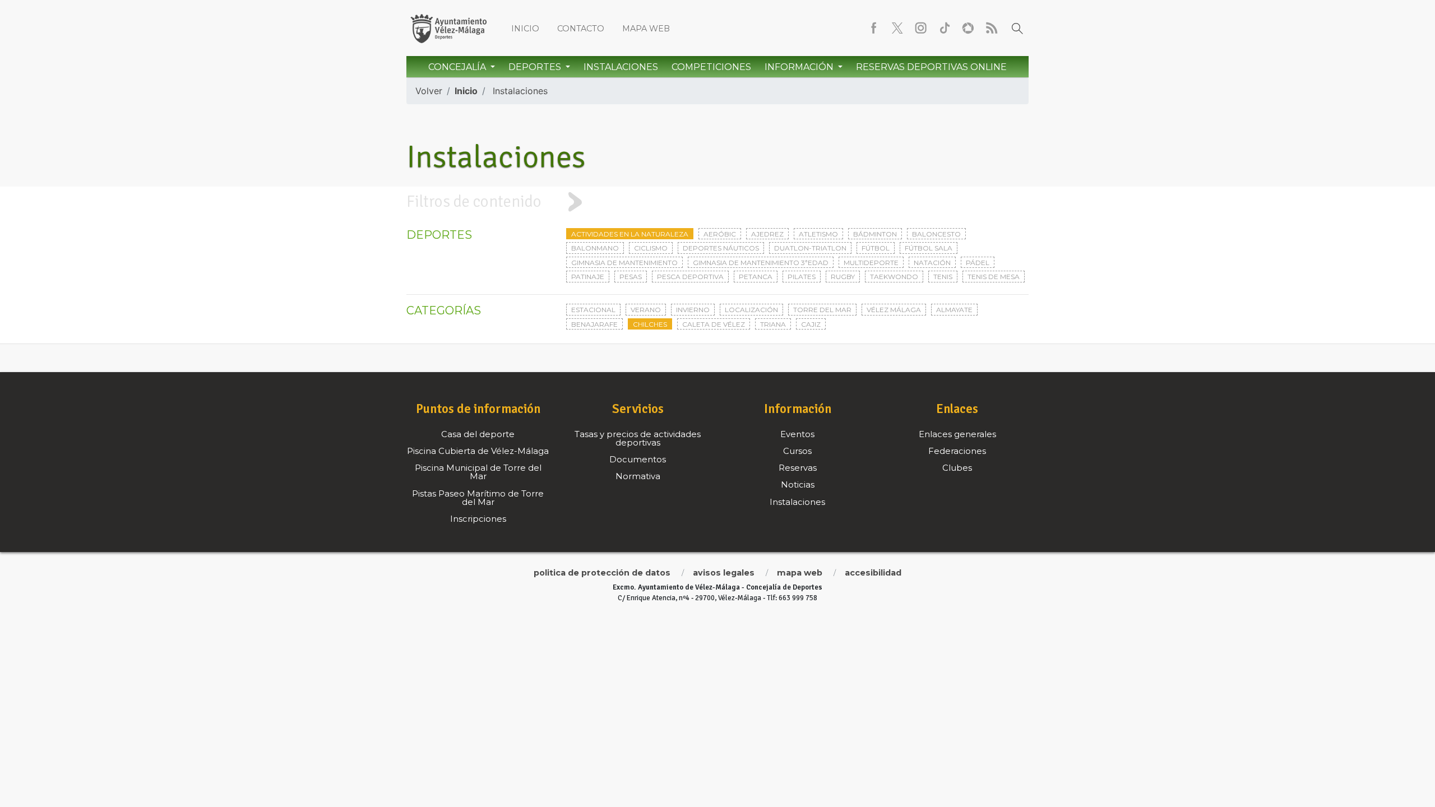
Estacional (593, 309)
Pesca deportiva (690, 276)
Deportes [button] (535, 67)
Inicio (525, 29)
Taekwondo (894, 276)
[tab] (717, 202)
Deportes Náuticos (721, 248)
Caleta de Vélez (713, 324)
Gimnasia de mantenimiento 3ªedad (760, 262)
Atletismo (818, 234)
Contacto (580, 29)
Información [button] (800, 67)
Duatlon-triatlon (810, 248)
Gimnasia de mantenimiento (624, 262)
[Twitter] (897, 28)
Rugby (843, 276)
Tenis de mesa (994, 276)
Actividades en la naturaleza (629, 234)
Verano (646, 309)
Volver (428, 90)
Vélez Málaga (894, 309)
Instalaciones (621, 67)
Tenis (942, 276)
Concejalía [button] (458, 67)
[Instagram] (921, 28)
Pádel (977, 262)
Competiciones (711, 67)
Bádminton (875, 234)
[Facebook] (874, 28)
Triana (773, 324)
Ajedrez (767, 234)
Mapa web (646, 29)
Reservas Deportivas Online (931, 67)
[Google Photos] (968, 28)
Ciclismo (651, 248)
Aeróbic (719, 234)
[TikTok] (944, 28)
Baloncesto (936, 234)
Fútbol (876, 248)
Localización (751, 309)
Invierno (693, 309)
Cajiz (811, 324)
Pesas (630, 276)
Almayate (954, 309)
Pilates (802, 276)
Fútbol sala (928, 248)
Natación (932, 262)
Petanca (755, 276)
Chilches (650, 324)
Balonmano (595, 248)
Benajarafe (594, 324)
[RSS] (991, 28)
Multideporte (871, 262)
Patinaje (587, 276)
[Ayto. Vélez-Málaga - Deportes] (448, 28)
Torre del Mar (822, 309)
